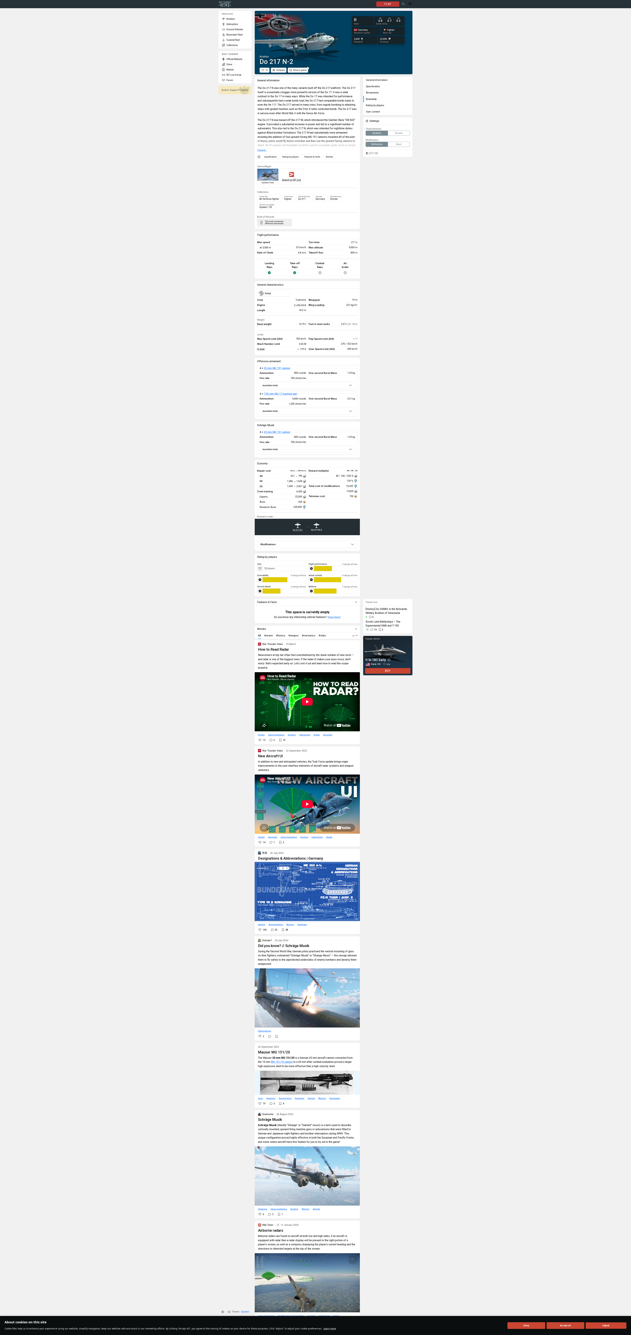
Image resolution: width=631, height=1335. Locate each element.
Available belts (270, 385)
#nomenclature (276, 924)
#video (261, 734)
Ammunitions (285, 1098)
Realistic (377, 133)
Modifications (268, 544)
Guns (260, 1098)
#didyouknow (264, 1031)
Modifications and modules (291, 1315)
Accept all (565, 1325)
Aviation (292, 734)
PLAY (387, 4)
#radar (317, 734)
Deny (526, 1325)
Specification (270, 157)
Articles (329, 157)
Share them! (334, 617)
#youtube (327, 734)
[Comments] (269, 1036)
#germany (302, 924)
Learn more (329, 1328)
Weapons (270, 1098)
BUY (388, 670)
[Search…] (403, 4)
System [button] (245, 1311)
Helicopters (304, 734)
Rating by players (290, 157)
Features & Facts (312, 157)
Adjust (605, 1325)
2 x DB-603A (300, 305)
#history (290, 924)
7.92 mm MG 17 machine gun (280, 393)
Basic (399, 144)
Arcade (399, 133)
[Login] (410, 4)
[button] (222, 1311)
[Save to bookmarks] (276, 1036)
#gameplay (334, 1098)
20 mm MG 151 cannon (277, 368)
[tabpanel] (307, 392)
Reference (376, 144)
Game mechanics (276, 734)
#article (261, 924)
